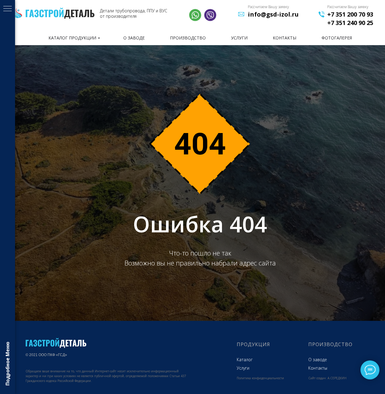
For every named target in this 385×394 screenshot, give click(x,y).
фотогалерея (337, 38)
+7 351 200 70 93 (350, 14)
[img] (60, 13)
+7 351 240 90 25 (350, 23)
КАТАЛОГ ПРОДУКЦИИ (72, 38)
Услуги (243, 368)
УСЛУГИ (239, 38)
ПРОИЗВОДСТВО (188, 38)
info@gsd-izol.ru (273, 14)
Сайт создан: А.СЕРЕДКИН (327, 378)
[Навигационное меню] (7, 9)
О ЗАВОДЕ (134, 38)
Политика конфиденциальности (260, 378)
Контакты (317, 368)
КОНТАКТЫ (284, 38)
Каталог (245, 359)
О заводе (317, 359)
